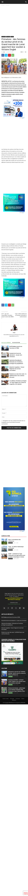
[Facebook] (2, 55)
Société (12, 36)
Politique (8, 36)
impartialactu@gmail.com (14, 604)
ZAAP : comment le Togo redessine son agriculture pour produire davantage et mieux (16, 555)
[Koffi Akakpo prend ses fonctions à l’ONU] (5, 348)
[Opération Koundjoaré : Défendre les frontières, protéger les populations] (5, 361)
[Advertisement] (14, 22)
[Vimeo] (19, 608)
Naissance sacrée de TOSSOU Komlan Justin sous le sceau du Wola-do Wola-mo (17, 673)
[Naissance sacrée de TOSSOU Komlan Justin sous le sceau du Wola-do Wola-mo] (4, 674)
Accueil (2, 5)
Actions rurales (6, 698)
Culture (22, 698)
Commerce (18, 698)
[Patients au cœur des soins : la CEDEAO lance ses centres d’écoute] (5, 375)
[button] (2, 2)
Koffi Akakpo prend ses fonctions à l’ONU (10, 617)
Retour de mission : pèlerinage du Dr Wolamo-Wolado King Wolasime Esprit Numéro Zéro (16, 689)
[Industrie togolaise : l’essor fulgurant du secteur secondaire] (5, 368)
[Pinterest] (9, 55)
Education (14, 700)
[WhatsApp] (12, 55)
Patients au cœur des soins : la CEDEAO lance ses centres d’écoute (17, 375)
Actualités (8, 5)
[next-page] (5, 388)
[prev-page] (2, 388)
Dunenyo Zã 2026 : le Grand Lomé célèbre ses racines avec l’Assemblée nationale (17, 681)
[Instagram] (12, 608)
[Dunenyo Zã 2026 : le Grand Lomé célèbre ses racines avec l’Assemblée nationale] (4, 682)
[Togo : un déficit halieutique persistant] (4, 549)
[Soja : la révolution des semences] (4, 541)
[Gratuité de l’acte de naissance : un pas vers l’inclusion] (5, 355)
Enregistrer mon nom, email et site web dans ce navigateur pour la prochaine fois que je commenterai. (13, 422)
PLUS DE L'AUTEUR (16, 342)
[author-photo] (14, 330)
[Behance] (4, 608)
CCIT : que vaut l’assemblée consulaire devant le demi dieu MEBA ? (7, 316)
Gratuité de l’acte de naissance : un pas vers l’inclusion (15, 355)
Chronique (12, 698)
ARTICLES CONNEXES (6, 342)
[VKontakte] (23, 608)
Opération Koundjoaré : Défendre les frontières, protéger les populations (16, 361)
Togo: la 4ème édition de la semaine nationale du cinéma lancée (21, 315)
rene (4, 51)
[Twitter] (6, 55)
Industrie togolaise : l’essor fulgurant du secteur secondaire (16, 368)
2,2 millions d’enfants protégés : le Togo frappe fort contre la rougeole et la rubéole (17, 382)
